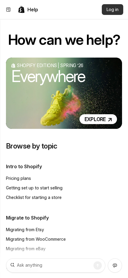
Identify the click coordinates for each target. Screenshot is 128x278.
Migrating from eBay (26, 248)
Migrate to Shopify (27, 218)
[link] (28, 9)
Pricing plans (18, 178)
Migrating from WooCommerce (36, 239)
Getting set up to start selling (34, 187)
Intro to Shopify (24, 166)
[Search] (97, 265)
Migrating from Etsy (25, 229)
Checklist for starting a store (34, 197)
